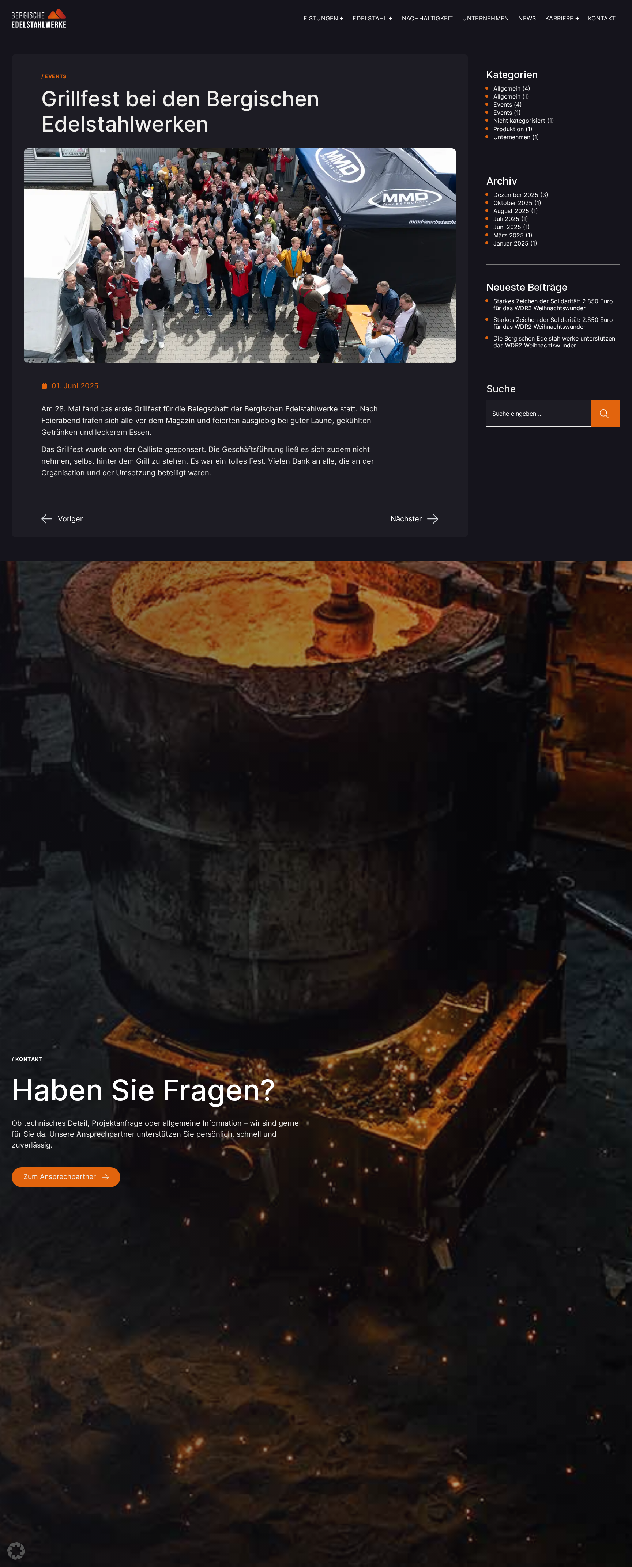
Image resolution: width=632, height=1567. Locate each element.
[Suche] (605, 413)
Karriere (559, 18)
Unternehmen (485, 18)
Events (56, 76)
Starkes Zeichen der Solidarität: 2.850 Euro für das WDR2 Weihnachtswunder (553, 304)
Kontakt (602, 18)
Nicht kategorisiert (519, 120)
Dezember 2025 (515, 194)
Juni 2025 (507, 227)
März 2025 (508, 235)
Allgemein (506, 88)
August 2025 (511, 210)
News (527, 18)
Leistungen (319, 18)
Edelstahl (370, 18)
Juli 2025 (506, 219)
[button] (16, 1551)
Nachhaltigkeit (427, 18)
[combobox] (538, 413)
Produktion (508, 129)
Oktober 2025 (513, 202)
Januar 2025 (510, 243)
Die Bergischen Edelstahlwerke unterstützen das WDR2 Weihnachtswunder (554, 342)
